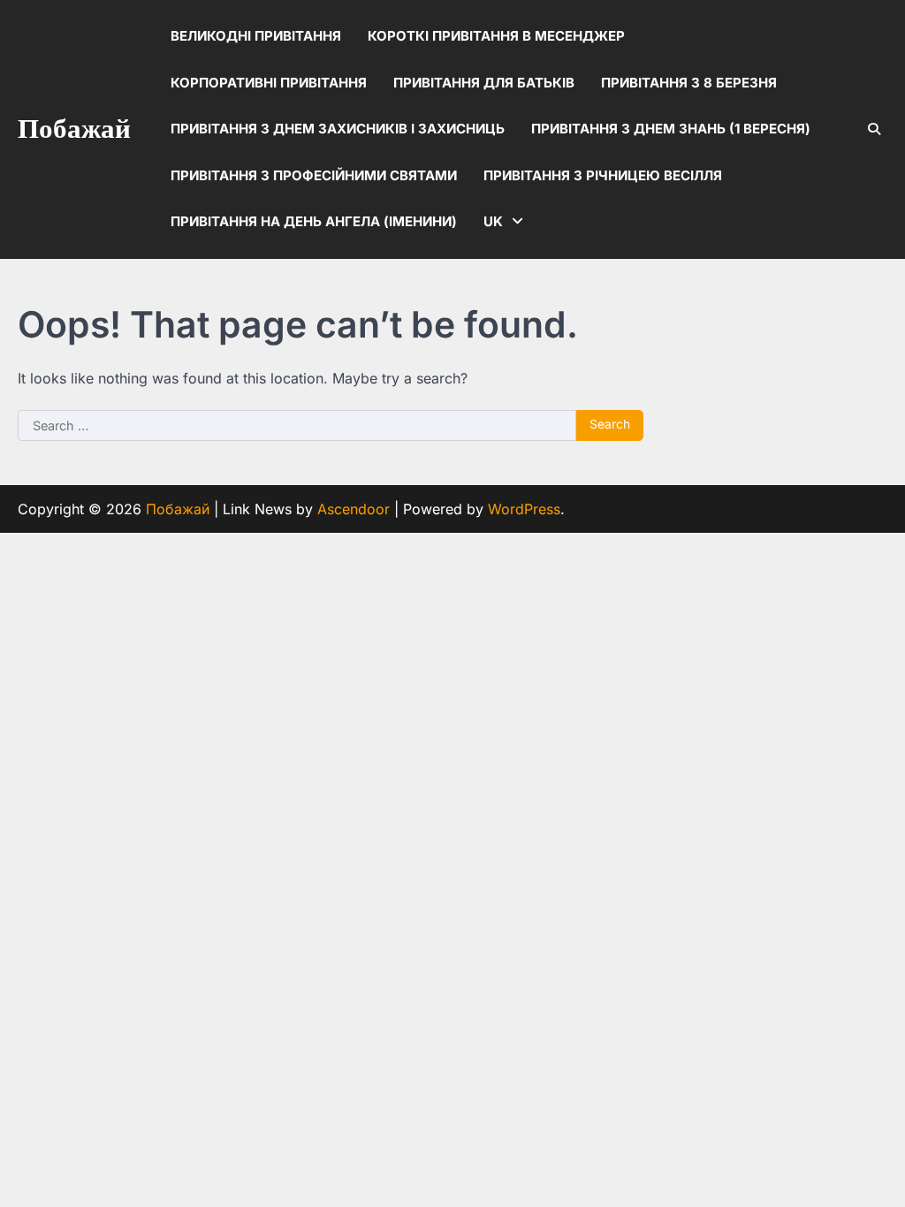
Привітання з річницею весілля (602, 175)
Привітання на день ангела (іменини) (314, 221)
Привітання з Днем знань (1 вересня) (670, 128)
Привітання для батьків (483, 82)
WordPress (524, 509)
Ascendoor (353, 509)
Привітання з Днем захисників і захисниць (338, 128)
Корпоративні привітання (269, 82)
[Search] (874, 129)
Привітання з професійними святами (314, 175)
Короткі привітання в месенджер (496, 35)
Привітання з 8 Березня (689, 82)
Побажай (74, 130)
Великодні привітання (256, 35)
